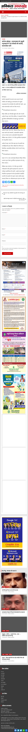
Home (2, 671)
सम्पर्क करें (3, 689)
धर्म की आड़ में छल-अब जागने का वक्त (10, 590)
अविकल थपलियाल (11, 48)
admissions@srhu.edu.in (19, 294)
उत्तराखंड (3, 39)
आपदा (3, 654)
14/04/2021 (4, 637)
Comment (4, 212)
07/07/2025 (4, 613)
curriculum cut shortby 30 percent (12, 185)
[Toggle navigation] (3, 12)
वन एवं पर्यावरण (3, 684)
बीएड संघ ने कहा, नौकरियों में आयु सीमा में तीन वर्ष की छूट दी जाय (14, 193)
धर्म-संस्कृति (3, 682)
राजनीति (2, 677)
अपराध (2, 680)
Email (3, 235)
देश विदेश (2, 675)
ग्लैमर (2, 688)
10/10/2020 (4, 48)
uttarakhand (4, 186)
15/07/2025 (4, 591)
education (21, 185)
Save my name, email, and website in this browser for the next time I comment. (14, 249)
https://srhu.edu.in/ (14, 293)
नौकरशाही (3, 678)
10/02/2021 (4, 661)
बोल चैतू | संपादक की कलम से (9, 571)
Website (4, 240)
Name (3, 229)
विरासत (2, 702)
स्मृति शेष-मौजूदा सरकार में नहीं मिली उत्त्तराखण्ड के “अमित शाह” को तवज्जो (14, 199)
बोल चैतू (7, 586)
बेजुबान (2, 698)
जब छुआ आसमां (4, 700)
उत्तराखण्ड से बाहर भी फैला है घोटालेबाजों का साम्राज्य (13, 612)
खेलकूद (2, 686)
